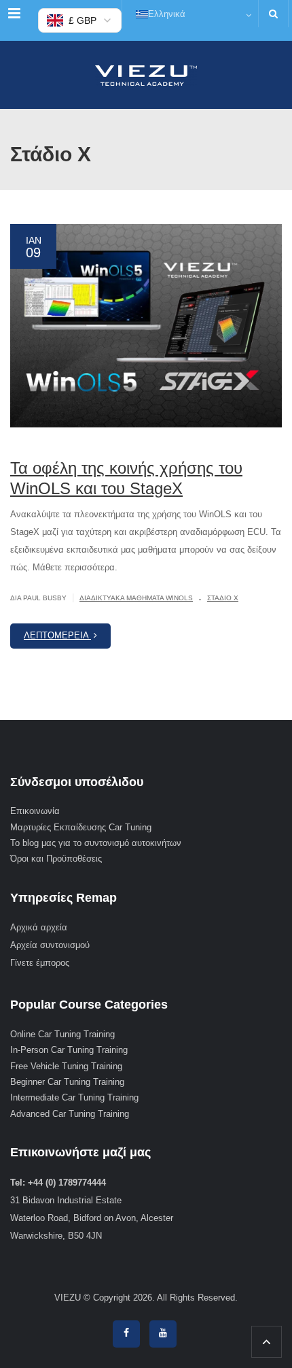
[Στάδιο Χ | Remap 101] (146, 75)
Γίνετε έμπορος (39, 963)
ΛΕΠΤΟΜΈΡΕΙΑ (57, 635)
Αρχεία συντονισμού (50, 945)
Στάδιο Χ (222, 598)
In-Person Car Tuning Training (69, 1050)
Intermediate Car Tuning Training (74, 1097)
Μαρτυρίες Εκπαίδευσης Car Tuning (80, 827)
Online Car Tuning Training (62, 1034)
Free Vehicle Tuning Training (66, 1066)
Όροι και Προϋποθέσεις (56, 858)
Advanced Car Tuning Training (69, 1114)
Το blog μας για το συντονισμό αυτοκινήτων (95, 843)
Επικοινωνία (35, 811)
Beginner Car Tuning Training (67, 1082)
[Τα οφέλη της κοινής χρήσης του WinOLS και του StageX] (146, 326)
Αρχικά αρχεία (38, 927)
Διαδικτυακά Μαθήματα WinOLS (136, 598)
